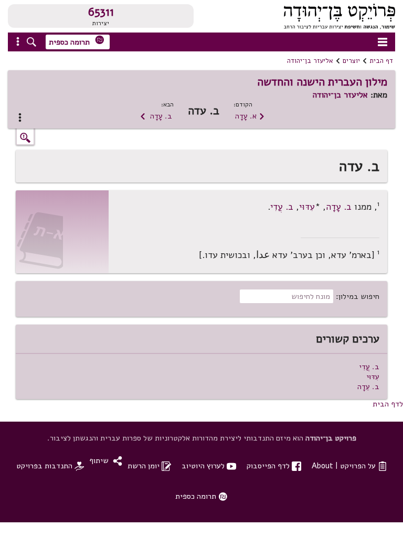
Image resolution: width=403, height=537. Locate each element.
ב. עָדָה (156, 116)
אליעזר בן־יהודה (310, 61)
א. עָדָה (250, 116)
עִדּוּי (307, 207)
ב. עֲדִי (281, 207)
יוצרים (351, 61)
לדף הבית (388, 404)
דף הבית (381, 61)
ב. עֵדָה (368, 386)
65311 (101, 12)
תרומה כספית (76, 41)
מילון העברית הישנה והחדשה (322, 82)
